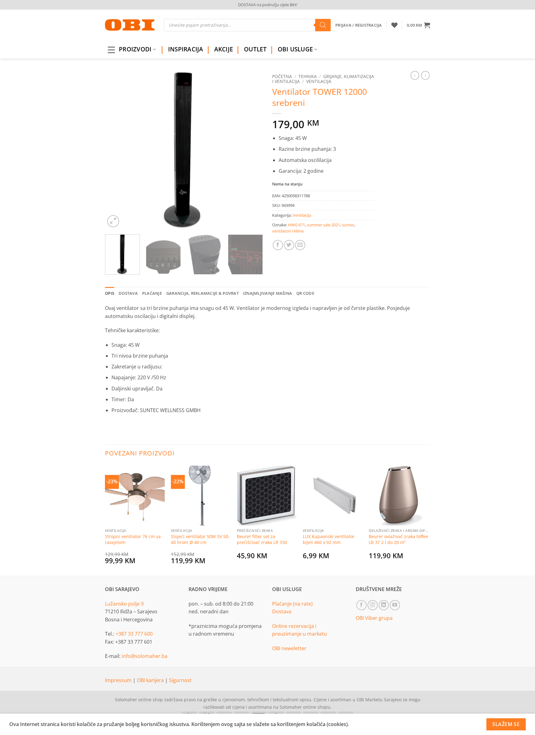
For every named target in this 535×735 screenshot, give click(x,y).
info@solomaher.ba (144, 656)
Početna (282, 76)
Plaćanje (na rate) (292, 603)
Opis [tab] (109, 293)
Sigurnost (180, 680)
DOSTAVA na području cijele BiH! (267, 4)
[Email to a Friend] (300, 245)
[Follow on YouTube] (395, 605)
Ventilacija (318, 81)
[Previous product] (425, 75)
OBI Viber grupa (374, 618)
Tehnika (307, 76)
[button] (418, 25)
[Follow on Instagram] (373, 605)
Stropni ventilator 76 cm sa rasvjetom (133, 539)
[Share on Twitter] (289, 245)
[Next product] (415, 75)
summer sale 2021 (323, 225)
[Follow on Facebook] (361, 605)
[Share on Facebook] (278, 245)
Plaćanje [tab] (152, 293)
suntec (348, 225)
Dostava (281, 611)
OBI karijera (151, 680)
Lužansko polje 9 (124, 603)
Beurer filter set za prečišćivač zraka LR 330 (262, 539)
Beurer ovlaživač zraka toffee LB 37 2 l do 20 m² (398, 539)
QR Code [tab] (305, 293)
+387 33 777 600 (134, 633)
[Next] (252, 150)
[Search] (323, 25)
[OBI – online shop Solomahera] (129, 25)
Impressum (119, 680)
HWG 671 (296, 225)
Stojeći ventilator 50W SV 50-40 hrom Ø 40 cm (200, 539)
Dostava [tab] (128, 293)
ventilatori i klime (288, 231)
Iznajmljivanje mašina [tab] (267, 293)
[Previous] (115, 150)
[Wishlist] (394, 25)
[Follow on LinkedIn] (384, 605)
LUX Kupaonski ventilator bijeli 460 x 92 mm (328, 539)
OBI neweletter (289, 648)
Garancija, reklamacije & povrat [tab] (202, 293)
